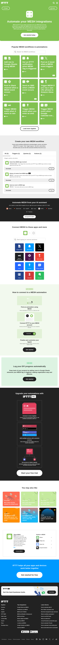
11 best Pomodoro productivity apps (49, 620)
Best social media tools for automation (49, 627)
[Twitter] (50, 639)
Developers (4, 639)
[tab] (6, 153)
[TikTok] (53, 639)
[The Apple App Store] (25, 632)
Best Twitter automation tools (47, 609)
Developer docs (4, 625)
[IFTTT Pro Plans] (29, 173)
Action (12, 186)
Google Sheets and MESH (23, 607)
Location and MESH (21, 623)
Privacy (28, 639)
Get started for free (29, 575)
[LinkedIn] (40, 639)
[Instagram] (43, 639)
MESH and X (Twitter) (21, 611)
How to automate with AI (46, 607)
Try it (51, 168)
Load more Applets (29, 128)
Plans (2, 623)
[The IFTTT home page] (4, 3)
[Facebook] (37, 639)
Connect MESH (19, 551)
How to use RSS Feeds (46, 616)
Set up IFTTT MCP (29, 216)
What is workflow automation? (47, 614)
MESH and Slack (21, 616)
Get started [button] (29, 379)
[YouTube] (46, 639)
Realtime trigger (14, 163)
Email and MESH (21, 620)
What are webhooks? (45, 618)
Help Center (3, 616)
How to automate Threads (46, 623)
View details (8, 168)
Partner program (16, 639)
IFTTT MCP (3, 614)
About (32, 639)
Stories (2, 609)
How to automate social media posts (49, 625)
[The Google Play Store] (34, 632)
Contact (23, 639)
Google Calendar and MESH (23, 625)
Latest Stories (45, 604)
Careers (10, 639)
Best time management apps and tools (49, 611)
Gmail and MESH (21, 627)
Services (3, 607)
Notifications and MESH (22, 609)
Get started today (29, 35)
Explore (3, 604)
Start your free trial (29, 473)
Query (12, 175)
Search (2, 620)
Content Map (4, 618)
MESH (27, 26)
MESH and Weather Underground (24, 614)
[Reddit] (56, 639)
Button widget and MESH (22, 618)
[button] (57, 3)
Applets (3, 611)
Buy (14, 547)
